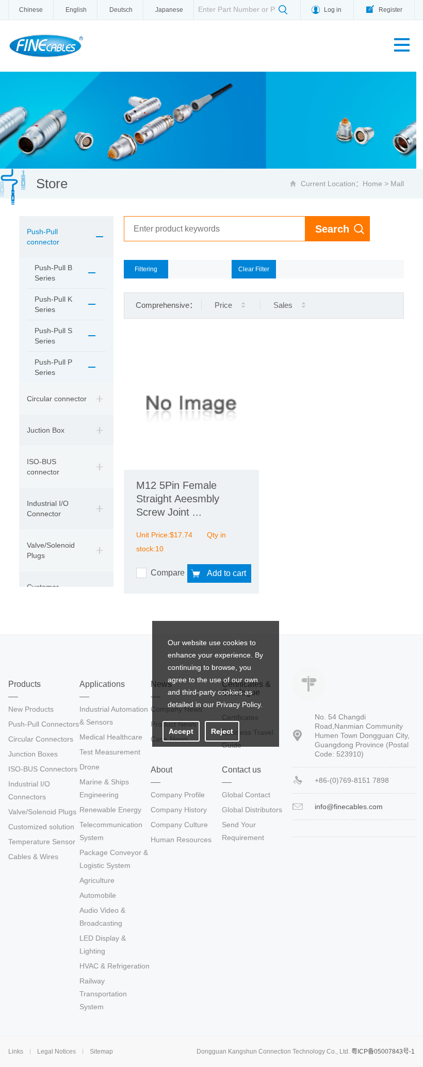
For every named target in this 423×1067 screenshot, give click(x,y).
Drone (89, 767)
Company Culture (179, 824)
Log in (332, 9)
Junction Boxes (33, 754)
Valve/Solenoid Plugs (51, 550)
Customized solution (41, 827)
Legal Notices (56, 1051)
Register (390, 9)
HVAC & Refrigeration (114, 966)
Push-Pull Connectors (43, 724)
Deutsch (121, 9)
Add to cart (226, 573)
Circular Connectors (40, 739)
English (76, 9)
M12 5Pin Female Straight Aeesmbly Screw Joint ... (177, 499)
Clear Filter (253, 269)
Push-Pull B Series (53, 273)
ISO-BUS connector (43, 466)
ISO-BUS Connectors (42, 769)
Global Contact (246, 795)
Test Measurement (109, 752)
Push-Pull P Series (53, 367)
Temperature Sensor (41, 842)
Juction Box (45, 430)
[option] (211, 120)
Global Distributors (252, 810)
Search (332, 229)
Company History (179, 810)
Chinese (31, 9)
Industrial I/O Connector (48, 508)
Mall (397, 183)
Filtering (146, 269)
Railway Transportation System (103, 994)
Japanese (169, 9)
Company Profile (178, 795)
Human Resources (181, 839)
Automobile (97, 895)
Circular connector (57, 399)
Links (15, 1051)
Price (223, 305)
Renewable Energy (110, 810)
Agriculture (97, 880)
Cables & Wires (33, 856)
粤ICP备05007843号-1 (383, 1051)
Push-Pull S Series (53, 335)
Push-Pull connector (43, 236)
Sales (282, 305)
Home (372, 183)
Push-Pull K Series (53, 304)
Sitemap (101, 1051)
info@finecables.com (349, 806)
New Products (31, 709)
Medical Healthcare (110, 737)
